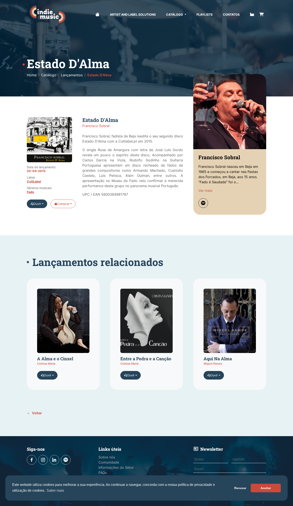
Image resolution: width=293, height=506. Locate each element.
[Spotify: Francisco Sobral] (203, 203)
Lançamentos (72, 75)
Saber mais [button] (55, 490)
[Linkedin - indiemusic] (54, 460)
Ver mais (205, 190)
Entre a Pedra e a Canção (145, 358)
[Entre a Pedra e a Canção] (146, 322)
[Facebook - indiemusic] (31, 460)
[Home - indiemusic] (47, 14)
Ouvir (37, 204)
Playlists (204, 14)
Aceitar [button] (266, 488)
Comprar (63, 204)
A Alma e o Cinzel (55, 358)
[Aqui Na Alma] (230, 322)
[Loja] (261, 14)
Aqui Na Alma (218, 358)
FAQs (102, 472)
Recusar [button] (240, 488)
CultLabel (34, 181)
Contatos (231, 14)
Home (31, 75)
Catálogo (175, 14)
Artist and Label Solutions (133, 14)
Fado (30, 192)
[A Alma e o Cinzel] (63, 322)
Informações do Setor (116, 467)
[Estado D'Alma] (49, 141)
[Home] (97, 14)
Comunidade (108, 462)
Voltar (36, 413)
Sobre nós (106, 457)
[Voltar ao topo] (278, 488)
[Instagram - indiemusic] (43, 460)
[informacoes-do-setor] (252, 14)
